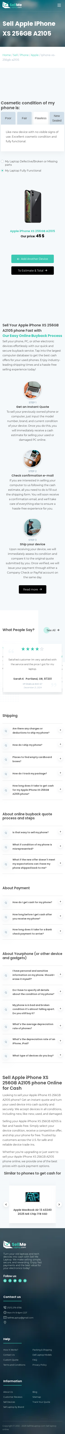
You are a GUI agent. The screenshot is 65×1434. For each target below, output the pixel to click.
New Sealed (57, 118)
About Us (8, 1392)
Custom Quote (10, 1359)
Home (6, 55)
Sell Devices (9, 1402)
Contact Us (9, 1354)
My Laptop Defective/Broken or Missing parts (31, 163)
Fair (24, 118)
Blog (34, 1392)
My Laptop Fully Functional (23, 170)
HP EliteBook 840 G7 (32, 684)
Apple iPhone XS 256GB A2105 (32, 231)
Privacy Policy (39, 1364)
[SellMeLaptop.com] (12, 7)
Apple (35, 55)
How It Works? (10, 1349)
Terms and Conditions (14, 1364)
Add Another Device (34, 259)
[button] (10, 667)
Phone (24, 55)
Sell (15, 55)
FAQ (34, 1359)
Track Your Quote (41, 1402)
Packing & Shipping (42, 1349)
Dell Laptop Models (42, 1354)
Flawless (40, 118)
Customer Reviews (12, 1397)
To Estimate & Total (31, 270)
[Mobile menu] (59, 5)
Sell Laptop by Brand (13, 1407)
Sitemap (36, 1397)
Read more (31, 589)
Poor (8, 118)
